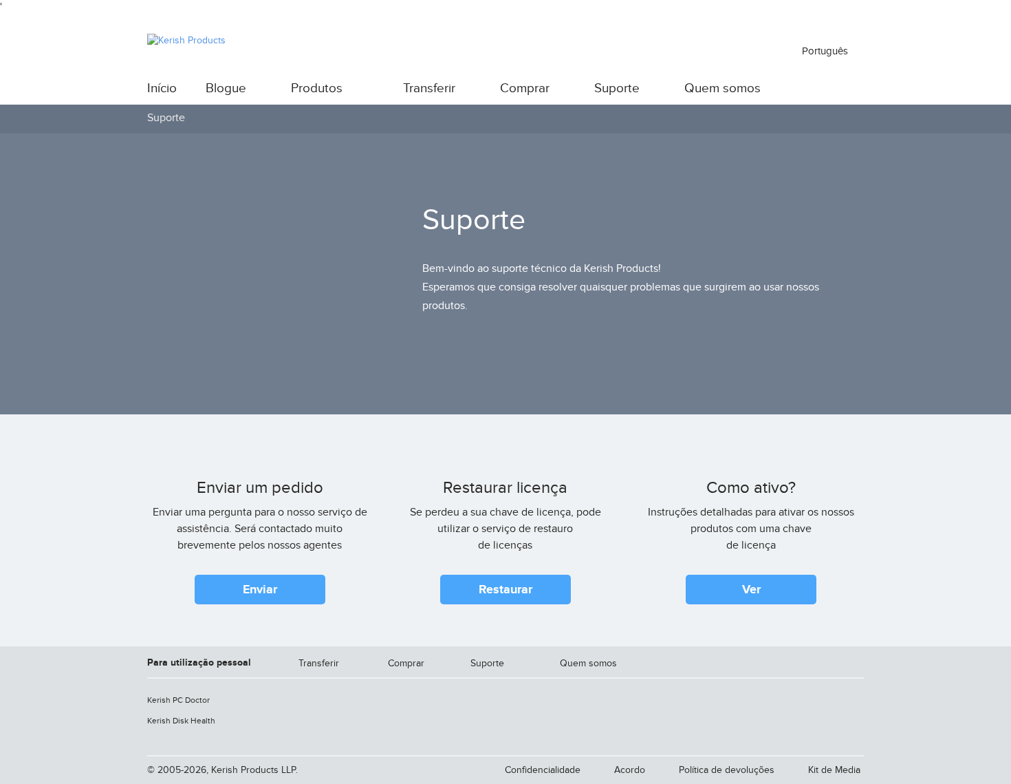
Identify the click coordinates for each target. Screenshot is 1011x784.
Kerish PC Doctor (178, 700)
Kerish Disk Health (181, 720)
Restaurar (505, 589)
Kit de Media (834, 770)
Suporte (617, 88)
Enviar (260, 589)
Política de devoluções (726, 770)
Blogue (226, 88)
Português (826, 51)
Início (162, 88)
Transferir (429, 88)
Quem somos (722, 88)
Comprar (525, 88)
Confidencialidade (542, 770)
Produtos (317, 88)
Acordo (629, 770)
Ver (751, 589)
